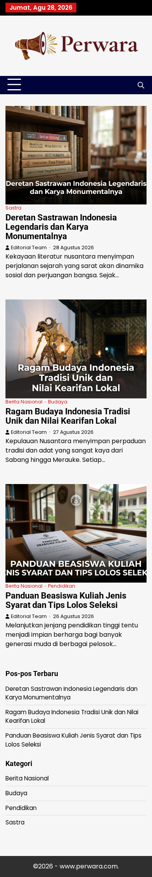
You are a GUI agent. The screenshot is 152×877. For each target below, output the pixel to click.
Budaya (57, 401)
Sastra (13, 207)
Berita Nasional (23, 401)
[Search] (141, 85)
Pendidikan (61, 586)
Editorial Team (29, 247)
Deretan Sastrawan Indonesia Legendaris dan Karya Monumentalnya (61, 227)
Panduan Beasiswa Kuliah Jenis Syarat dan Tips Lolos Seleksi (65, 600)
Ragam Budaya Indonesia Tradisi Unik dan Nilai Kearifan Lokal (67, 416)
